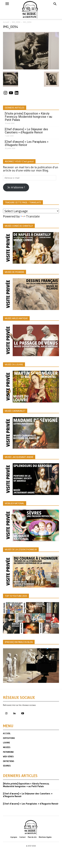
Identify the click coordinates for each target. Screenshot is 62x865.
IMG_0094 (16, 22)
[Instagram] (6, 713)
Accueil (6, 22)
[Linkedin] (14, 713)
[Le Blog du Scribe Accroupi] (31, 9)
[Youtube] (22, 713)
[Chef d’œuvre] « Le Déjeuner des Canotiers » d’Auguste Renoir (26, 131)
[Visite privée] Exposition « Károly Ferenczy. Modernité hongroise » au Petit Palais (28, 116)
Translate (33, 216)
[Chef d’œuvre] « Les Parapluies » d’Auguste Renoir (26, 143)
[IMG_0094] (31, 68)
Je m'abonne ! (16, 187)
